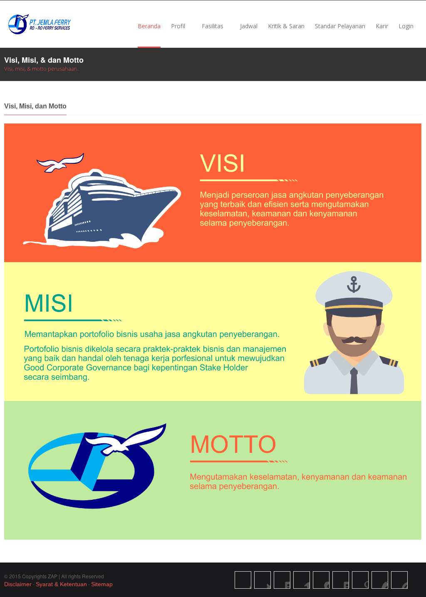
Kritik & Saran (286, 26)
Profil (178, 26)
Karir (382, 26)
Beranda (149, 26)
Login (406, 26)
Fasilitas (212, 26)
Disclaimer (18, 584)
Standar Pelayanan (340, 26)
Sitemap (102, 584)
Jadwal (249, 26)
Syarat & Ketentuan (61, 584)
